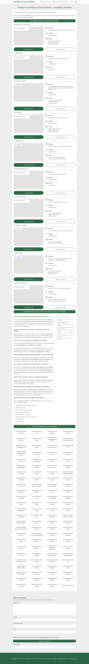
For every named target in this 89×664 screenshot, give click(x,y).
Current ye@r (16, 644)
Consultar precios (28, 49)
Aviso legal (53, 658)
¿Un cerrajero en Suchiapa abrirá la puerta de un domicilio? (65, 331)
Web (14, 629)
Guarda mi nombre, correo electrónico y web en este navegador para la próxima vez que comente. (36, 637)
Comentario (16, 602)
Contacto (72, 1)
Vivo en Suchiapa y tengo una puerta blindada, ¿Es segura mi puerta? (65, 328)
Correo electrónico (18, 623)
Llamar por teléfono (60, 49)
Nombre (15, 617)
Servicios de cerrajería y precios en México (60, 1)
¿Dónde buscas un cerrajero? (45, 1)
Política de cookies (72, 658)
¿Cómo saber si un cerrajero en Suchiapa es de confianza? (65, 325)
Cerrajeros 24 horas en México (24, 2)
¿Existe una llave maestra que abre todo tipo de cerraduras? (65, 320)
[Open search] (76, 2)
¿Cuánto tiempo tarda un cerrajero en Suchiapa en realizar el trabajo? (64, 322)
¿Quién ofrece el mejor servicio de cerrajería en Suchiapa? (65, 333)
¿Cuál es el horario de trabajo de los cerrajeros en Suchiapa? (65, 336)
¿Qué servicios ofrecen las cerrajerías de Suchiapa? (64, 339)
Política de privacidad (62, 658)
